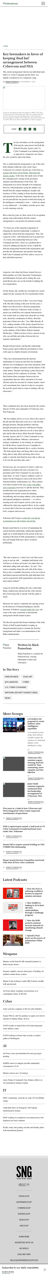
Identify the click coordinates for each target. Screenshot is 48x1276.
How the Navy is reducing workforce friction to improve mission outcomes (34, 892)
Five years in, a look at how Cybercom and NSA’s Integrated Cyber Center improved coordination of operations (22, 811)
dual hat (27, 676)
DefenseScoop (24, 1202)
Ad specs (24, 1248)
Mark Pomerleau (12, 82)
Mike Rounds (11, 676)
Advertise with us (24, 1242)
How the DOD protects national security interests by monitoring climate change (34, 925)
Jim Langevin (11, 682)
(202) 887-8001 (24, 1254)
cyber (26, 682)
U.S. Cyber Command (15, 687)
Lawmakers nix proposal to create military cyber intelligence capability (36, 724)
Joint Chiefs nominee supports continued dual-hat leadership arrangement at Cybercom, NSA (36, 789)
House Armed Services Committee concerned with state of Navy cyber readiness (23, 861)
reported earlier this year (29, 609)
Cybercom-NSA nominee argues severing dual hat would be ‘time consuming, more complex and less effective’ (36, 765)
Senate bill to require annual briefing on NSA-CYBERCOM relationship (24, 845)
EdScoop (24, 1219)
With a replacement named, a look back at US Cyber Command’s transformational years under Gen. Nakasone (24, 829)
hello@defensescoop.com (24, 1260)
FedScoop (24, 1196)
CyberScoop (24, 1208)
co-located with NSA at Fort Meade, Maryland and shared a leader (23, 172)
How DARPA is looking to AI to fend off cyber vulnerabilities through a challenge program (34, 909)
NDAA (7, 698)
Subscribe (8, 1271)
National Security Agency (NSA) (21, 692)
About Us (24, 1184)
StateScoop (24, 1213)
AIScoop (24, 1225)
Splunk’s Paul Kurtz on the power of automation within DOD (35, 939)
